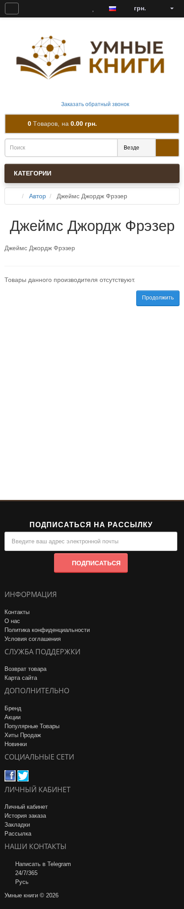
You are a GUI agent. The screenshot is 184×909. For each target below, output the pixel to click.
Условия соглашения (32, 639)
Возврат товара (25, 669)
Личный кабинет (26, 806)
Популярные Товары (31, 726)
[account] (169, 8)
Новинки (15, 744)
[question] (12, 8)
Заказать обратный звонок (94, 104)
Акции (12, 717)
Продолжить (158, 297)
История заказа (25, 815)
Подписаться (96, 563)
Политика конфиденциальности (47, 630)
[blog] (32, 8)
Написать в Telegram (43, 864)
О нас (12, 621)
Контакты (16, 612)
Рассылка (17, 833)
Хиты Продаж (22, 735)
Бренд (12, 708)
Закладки (17, 824)
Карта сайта (20, 677)
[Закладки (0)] (93, 8)
